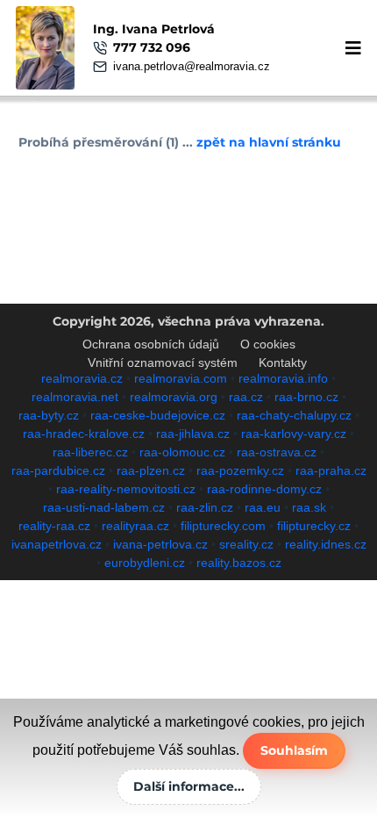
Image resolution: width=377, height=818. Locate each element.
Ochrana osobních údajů (150, 344)
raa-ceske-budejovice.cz (157, 415)
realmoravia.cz (82, 378)
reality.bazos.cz (238, 563)
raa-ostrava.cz (277, 452)
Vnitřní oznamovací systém (163, 362)
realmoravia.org (173, 397)
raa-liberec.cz (90, 452)
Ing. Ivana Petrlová (154, 29)
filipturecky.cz (314, 526)
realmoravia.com (180, 378)
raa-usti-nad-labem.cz (104, 507)
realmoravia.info (283, 378)
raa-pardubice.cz (58, 470)
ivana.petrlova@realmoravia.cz (191, 66)
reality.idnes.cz (325, 544)
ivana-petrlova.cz (160, 544)
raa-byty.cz (48, 415)
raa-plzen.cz (151, 470)
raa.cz (246, 397)
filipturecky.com (223, 526)
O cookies (267, 344)
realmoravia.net (75, 397)
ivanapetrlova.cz (56, 544)
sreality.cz (246, 544)
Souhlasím (294, 750)
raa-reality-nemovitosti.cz (126, 489)
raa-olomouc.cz (182, 452)
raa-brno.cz (306, 397)
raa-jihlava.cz (193, 434)
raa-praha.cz (330, 470)
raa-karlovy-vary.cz (293, 434)
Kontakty (283, 362)
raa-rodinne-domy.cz (264, 489)
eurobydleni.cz (144, 563)
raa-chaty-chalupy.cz (294, 415)
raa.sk (309, 507)
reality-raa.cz (54, 526)
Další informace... (189, 786)
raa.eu (263, 507)
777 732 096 (151, 47)
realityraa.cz (135, 526)
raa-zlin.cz (204, 507)
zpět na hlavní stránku (268, 142)
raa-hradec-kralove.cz (84, 434)
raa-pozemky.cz (240, 470)
